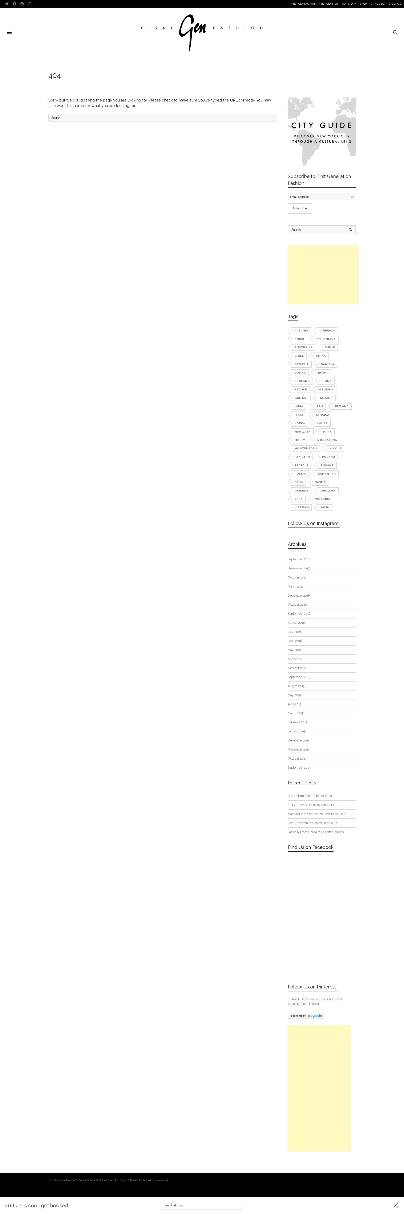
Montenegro (306, 448)
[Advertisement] (323, 274)
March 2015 (295, 713)
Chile (299, 355)
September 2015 (299, 677)
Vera (299, 499)
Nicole (335, 448)
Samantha (327, 473)
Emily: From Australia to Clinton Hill (312, 805)
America (327, 330)
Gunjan (301, 397)
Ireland (342, 406)
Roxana (327, 465)
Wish (325, 507)
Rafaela (301, 465)
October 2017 (297, 577)
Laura (322, 423)
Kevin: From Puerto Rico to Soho (310, 795)
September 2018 (299, 559)
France (301, 389)
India (299, 406)
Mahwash (303, 431)
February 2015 (297, 722)
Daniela (327, 364)
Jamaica (322, 414)
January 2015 (297, 731)
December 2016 (299, 595)
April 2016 (295, 659)
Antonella (326, 339)
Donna (300, 372)
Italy (299, 414)
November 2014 (299, 749)
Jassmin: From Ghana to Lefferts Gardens (316, 832)
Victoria (322, 499)
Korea (300, 423)
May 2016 (294, 650)
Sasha (320, 482)
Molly (300, 440)
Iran (319, 406)
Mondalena (327, 440)
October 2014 (297, 758)
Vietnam (302, 507)
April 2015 (294, 704)
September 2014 (299, 767)
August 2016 (296, 622)
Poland (328, 456)
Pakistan (302, 456)
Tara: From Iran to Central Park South (312, 823)
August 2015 (296, 686)
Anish (299, 339)
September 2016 (299, 613)
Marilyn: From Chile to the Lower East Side (316, 814)
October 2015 (297, 668)
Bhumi (330, 347)
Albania (301, 330)
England (302, 381)
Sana (299, 482)
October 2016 (297, 604)
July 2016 (294, 631)
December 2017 (299, 568)
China (321, 355)
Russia (300, 473)
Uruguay (328, 490)
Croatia (302, 364)
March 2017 (295, 586)
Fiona (327, 381)
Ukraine (301, 490)
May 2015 (294, 695)
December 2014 (299, 740)
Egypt (323, 372)
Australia (303, 347)
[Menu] (9, 32)
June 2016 (295, 640)
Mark (327, 431)
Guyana (326, 397)
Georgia (326, 389)
